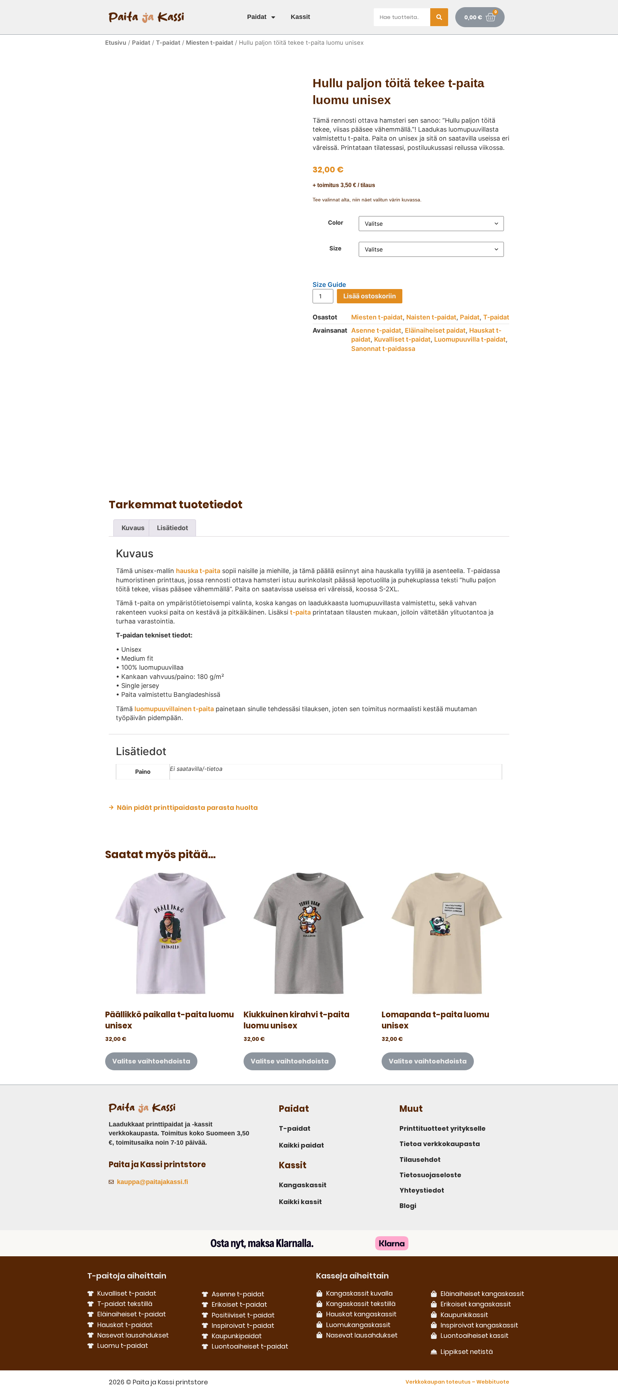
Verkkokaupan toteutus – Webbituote (457, 1381)
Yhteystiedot (421, 1190)
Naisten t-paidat (431, 317)
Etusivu (115, 42)
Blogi (407, 1205)
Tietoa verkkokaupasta (439, 1143)
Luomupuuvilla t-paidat (470, 339)
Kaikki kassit (300, 1201)
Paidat (256, 16)
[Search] (439, 17)
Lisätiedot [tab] (172, 528)
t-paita (300, 612)
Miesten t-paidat (209, 42)
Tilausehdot (420, 1159)
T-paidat (168, 42)
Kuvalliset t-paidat (402, 339)
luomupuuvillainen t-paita (174, 709)
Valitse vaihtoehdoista (151, 1061)
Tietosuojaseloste (430, 1174)
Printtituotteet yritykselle (442, 1128)
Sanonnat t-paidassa (383, 348)
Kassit (300, 16)
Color (335, 222)
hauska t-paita (198, 570)
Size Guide (329, 284)
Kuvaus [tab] (133, 528)
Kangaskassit (303, 1184)
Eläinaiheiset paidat (435, 330)
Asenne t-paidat (376, 330)
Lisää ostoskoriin (369, 296)
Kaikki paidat (301, 1145)
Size (335, 248)
